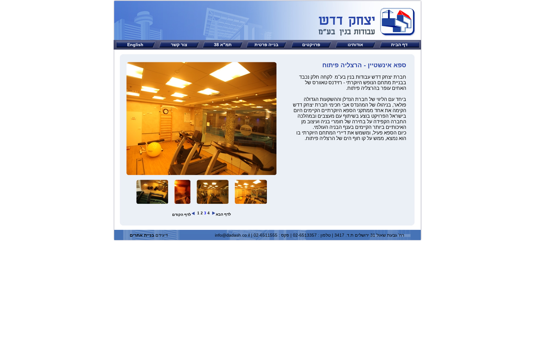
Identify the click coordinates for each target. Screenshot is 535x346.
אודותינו (355, 44)
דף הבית (399, 44)
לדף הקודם (181, 214)
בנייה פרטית (266, 44)
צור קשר (179, 44)
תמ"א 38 (223, 44)
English (135, 44)
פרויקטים (311, 44)
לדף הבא (223, 214)
